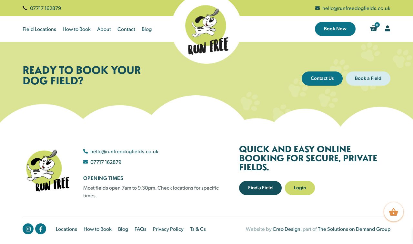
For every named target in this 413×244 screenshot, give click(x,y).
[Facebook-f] (40, 228)
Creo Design (286, 228)
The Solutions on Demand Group (354, 228)
